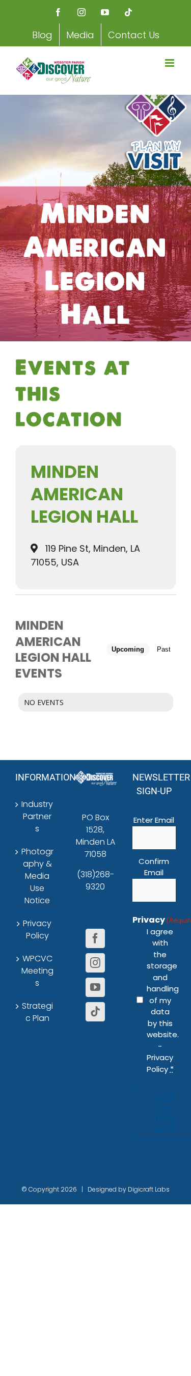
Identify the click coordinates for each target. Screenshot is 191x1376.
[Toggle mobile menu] (170, 63)
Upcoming (128, 649)
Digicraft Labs (149, 1189)
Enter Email (153, 820)
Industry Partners (37, 816)
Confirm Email (154, 867)
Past (164, 649)
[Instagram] (95, 963)
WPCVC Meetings (37, 971)
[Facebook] (95, 938)
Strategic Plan (37, 1012)
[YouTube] (95, 987)
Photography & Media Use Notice (37, 876)
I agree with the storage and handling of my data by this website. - (160, 1000)
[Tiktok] (95, 1011)
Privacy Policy (37, 929)
